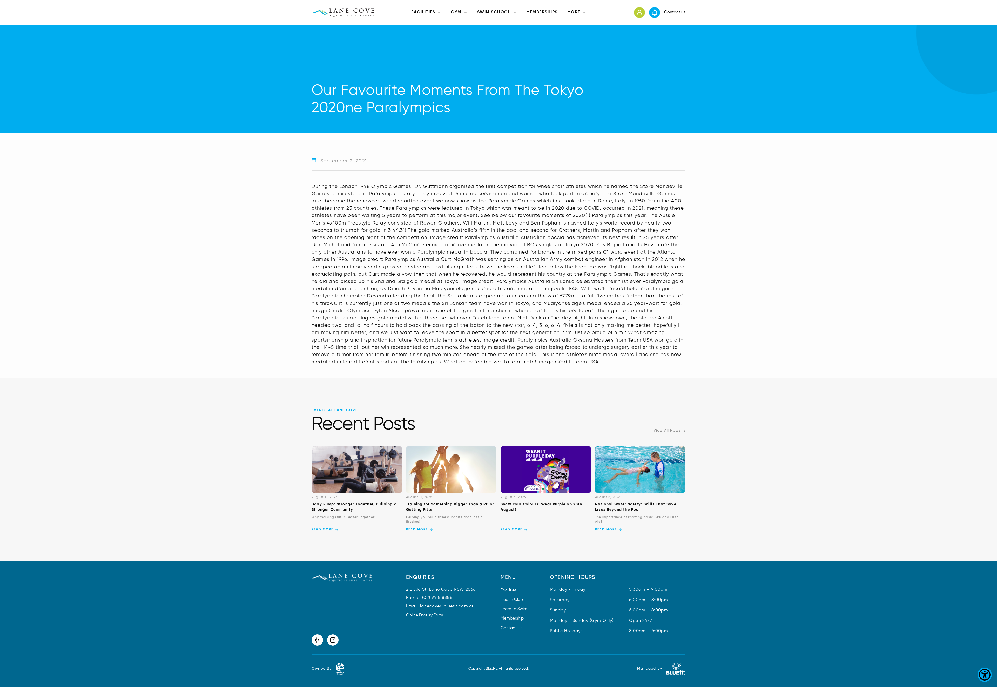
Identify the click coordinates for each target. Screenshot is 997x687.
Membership (512, 618)
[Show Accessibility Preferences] (985, 675)
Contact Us (511, 628)
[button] (426, 12)
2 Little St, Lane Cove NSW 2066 (440, 590)
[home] (343, 12)
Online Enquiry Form (424, 615)
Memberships (542, 12)
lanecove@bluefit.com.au (447, 606)
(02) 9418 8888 (437, 598)
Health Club (512, 600)
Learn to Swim (514, 609)
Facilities (508, 590)
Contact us (674, 12)
